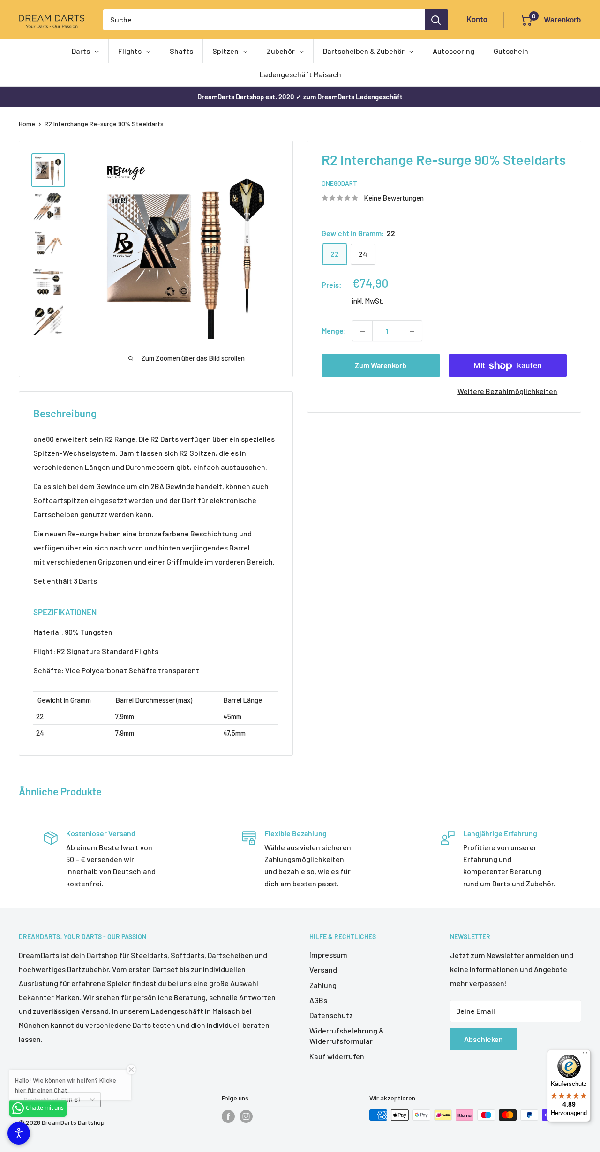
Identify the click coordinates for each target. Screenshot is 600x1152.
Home (27, 123)
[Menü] (585, 1055)
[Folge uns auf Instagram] (246, 1115)
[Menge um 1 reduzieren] (362, 331)
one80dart (339, 183)
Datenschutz (331, 1015)
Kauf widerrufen (336, 1056)
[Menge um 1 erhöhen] (412, 331)
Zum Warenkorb (380, 365)
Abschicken (483, 1038)
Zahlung (323, 985)
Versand (323, 969)
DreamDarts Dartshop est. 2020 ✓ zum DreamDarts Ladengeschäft (300, 96)
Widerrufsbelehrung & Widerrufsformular (346, 1035)
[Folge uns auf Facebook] (228, 1115)
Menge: (334, 331)
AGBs (318, 1000)
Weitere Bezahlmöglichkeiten (507, 391)
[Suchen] (436, 19)
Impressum (328, 954)
